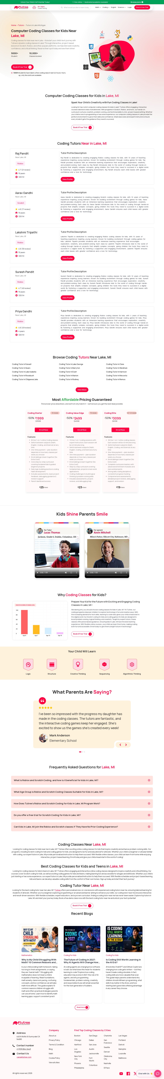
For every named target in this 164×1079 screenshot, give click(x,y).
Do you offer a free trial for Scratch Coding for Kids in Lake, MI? (47, 815)
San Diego (93, 1035)
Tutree (58, 890)
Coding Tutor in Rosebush (23, 375)
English (113, 7)
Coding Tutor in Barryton (69, 368)
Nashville (107, 1063)
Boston (77, 1035)
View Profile (68, 179)
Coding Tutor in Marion (68, 375)
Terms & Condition (56, 1044)
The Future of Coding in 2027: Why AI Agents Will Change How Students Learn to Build (81, 961)
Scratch (21, 203)
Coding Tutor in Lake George (71, 364)
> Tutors (20, 25)
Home (13, 25)
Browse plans (136, 2)
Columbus (93, 1065)
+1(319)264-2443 (24, 1049)
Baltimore (122, 1058)
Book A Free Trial (142, 7)
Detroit (121, 1044)
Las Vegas (123, 1035)
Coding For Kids (70, 955)
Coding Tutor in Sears (21, 368)
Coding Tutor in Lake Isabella (24, 372)
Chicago (77, 1040)
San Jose (93, 1044)
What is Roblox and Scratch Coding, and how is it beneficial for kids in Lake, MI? (56, 780)
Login (130, 7)
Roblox (20, 163)
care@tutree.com (24, 1057)
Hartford (77, 1044)
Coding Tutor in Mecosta (116, 375)
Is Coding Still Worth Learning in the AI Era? (123, 961)
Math (97, 7)
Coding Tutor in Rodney (69, 379)
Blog (51, 1049)
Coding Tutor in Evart (68, 372)
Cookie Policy (54, 1058)
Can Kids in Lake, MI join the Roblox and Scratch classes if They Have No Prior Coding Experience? (66, 826)
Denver (107, 1052)
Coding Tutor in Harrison (116, 372)
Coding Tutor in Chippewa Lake (25, 379)
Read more (81, 1007)
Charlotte (108, 1035)
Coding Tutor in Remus (115, 379)
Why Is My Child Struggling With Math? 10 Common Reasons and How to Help (39, 961)
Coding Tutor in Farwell (21, 364)
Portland (122, 1040)
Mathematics (27, 955)
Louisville (122, 1053)
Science (121, 7)
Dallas (91, 1040)
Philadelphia (79, 1068)
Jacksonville (94, 1053)
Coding (105, 7)
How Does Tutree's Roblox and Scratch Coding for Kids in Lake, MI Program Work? (57, 803)
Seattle (107, 1047)
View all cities (54, 1062)
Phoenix (77, 1063)
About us (52, 1035)
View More (82, 390)
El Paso (107, 1068)
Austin (91, 1049)
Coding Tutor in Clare (115, 364)
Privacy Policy (54, 1040)
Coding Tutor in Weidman (116, 368)
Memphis (122, 1049)
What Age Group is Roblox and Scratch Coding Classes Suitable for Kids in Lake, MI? (58, 791)
